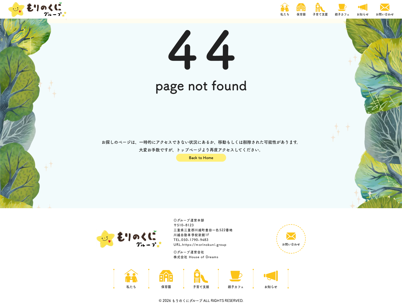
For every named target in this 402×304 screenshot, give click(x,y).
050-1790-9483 (194, 239)
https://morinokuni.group (204, 244)
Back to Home (201, 158)
